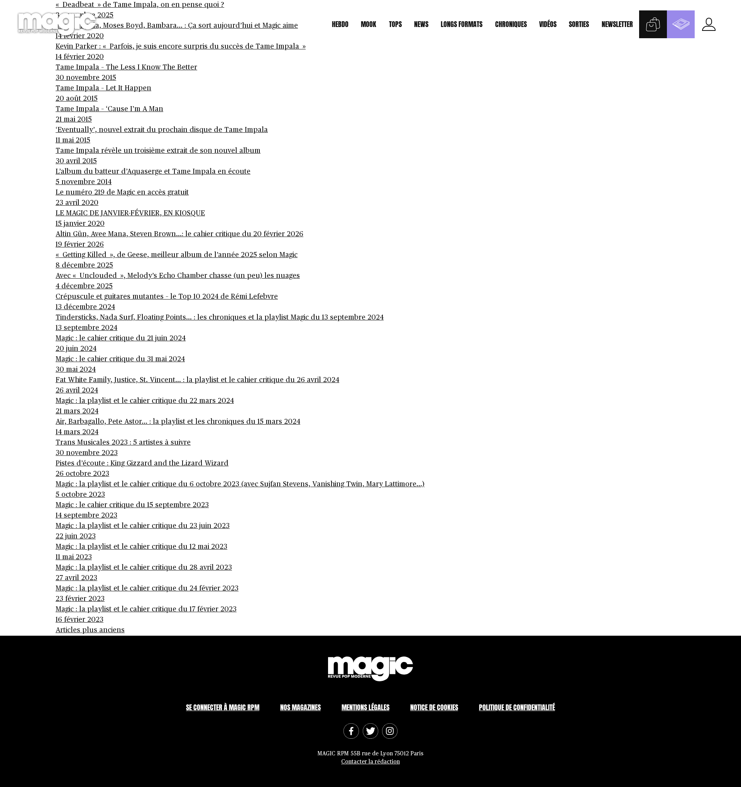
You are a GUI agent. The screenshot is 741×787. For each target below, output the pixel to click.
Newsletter (617, 24)
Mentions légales (365, 707)
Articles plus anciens (90, 630)
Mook (368, 24)
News (421, 24)
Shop (653, 24)
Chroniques (511, 24)
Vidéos (548, 24)
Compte (708, 24)
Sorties (579, 24)
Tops (395, 24)
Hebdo (340, 24)
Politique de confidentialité (517, 707)
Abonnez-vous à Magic (681, 24)
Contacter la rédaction (370, 762)
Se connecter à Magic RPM (222, 707)
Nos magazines (300, 707)
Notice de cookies (434, 707)
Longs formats (461, 24)
